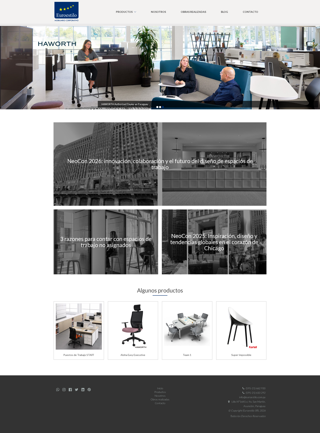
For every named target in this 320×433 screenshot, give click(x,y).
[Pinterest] (89, 389)
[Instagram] (64, 389)
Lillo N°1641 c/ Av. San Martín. (248, 401)
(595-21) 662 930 (256, 388)
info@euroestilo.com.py (252, 397)
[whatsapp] (57, 389)
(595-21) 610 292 (256, 392)
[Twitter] (76, 389)
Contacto (250, 11)
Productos (124, 11)
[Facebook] (70, 389)
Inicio (160, 388)
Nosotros (158, 11)
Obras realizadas (193, 11)
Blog (224, 11)
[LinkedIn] (83, 389)
